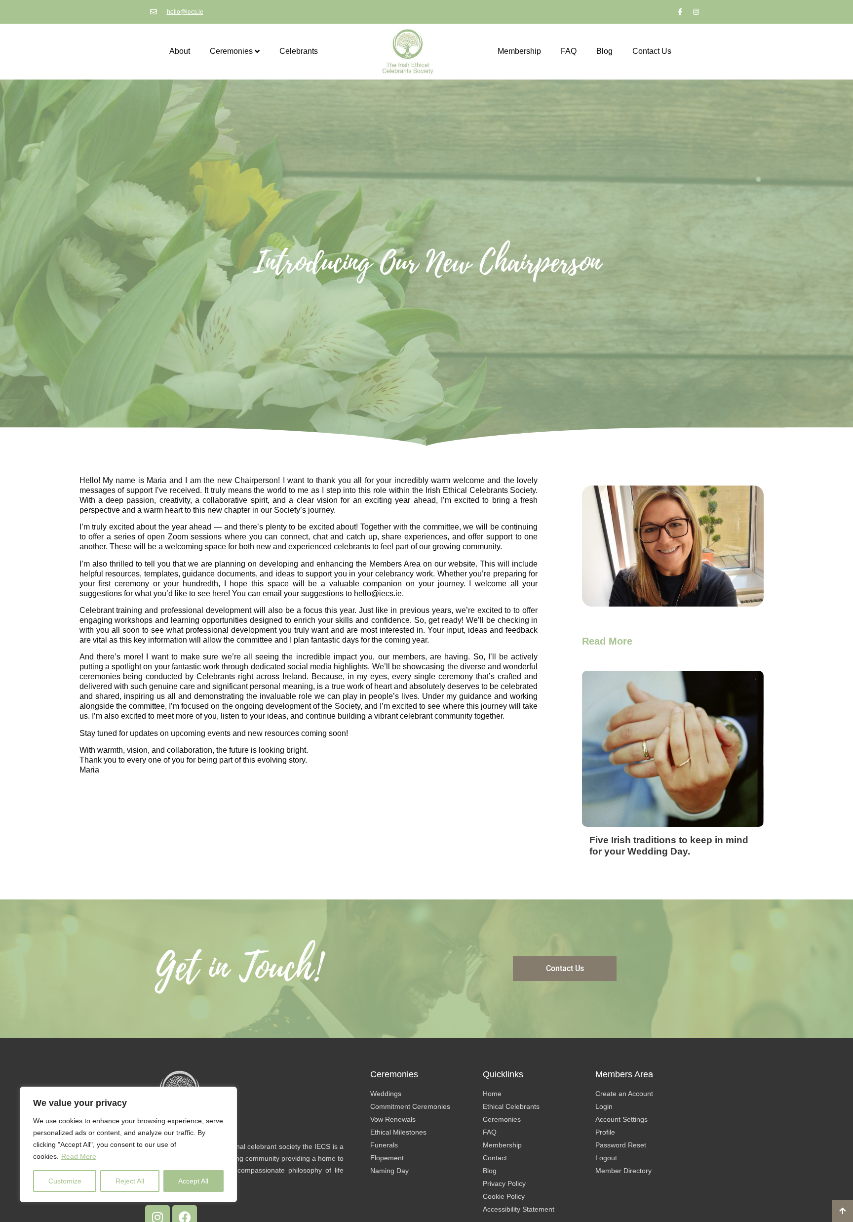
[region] (128, 1144)
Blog (604, 51)
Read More (78, 1156)
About (179, 51)
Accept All (193, 1181)
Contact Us (651, 51)
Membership (519, 51)
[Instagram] (696, 12)
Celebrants (298, 51)
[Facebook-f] (680, 12)
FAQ (569, 51)
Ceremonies (231, 51)
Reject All (130, 1181)
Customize (64, 1181)
